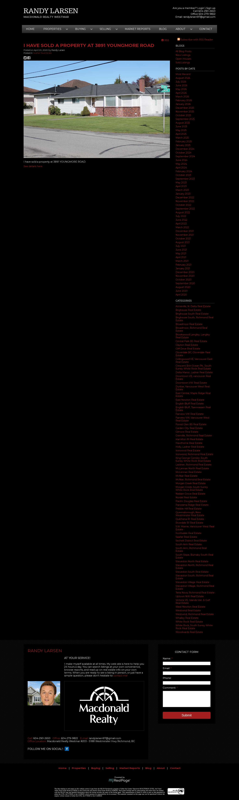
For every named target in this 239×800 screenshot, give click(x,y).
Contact (205, 29)
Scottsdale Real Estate (188, 533)
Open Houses (183, 58)
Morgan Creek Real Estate (191, 483)
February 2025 (184, 141)
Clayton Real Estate (187, 344)
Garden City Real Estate (189, 428)
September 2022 (185, 208)
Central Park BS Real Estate (191, 341)
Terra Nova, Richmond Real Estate (195, 592)
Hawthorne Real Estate (189, 443)
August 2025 (183, 122)
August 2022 (183, 212)
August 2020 (183, 287)
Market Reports (137, 29)
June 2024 (181, 160)
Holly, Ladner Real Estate (190, 446)
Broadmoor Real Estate (189, 324)
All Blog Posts (183, 51)
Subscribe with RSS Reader (196, 39)
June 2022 (181, 219)
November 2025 (185, 111)
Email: (167, 668)
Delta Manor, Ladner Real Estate (194, 372)
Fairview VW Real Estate (190, 414)
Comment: (170, 687)
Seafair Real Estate (186, 536)
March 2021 (182, 261)
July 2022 (181, 216)
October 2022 (183, 204)
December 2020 (185, 272)
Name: (167, 658)
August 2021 (183, 242)
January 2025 (183, 145)
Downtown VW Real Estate (191, 382)
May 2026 (181, 89)
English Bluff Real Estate (190, 403)
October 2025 (183, 115)
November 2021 (185, 234)
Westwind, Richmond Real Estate (195, 614)
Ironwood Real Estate (188, 450)
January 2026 (183, 104)
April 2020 (181, 294)
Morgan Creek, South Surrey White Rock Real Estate (192, 488)
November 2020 (185, 275)
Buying (95, 768)
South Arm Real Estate (189, 544)
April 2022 (181, 223)
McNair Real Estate (187, 475)
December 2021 (185, 231)
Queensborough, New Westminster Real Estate (190, 514)
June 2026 (181, 85)
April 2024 (181, 167)
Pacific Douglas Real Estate (191, 501)
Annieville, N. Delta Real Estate (193, 306)
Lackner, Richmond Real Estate (194, 464)
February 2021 (184, 264)
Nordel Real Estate (186, 497)
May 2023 (181, 182)
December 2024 (185, 148)
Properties (79, 768)
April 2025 (181, 134)
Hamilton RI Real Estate (189, 439)
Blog (163, 29)
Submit (187, 715)
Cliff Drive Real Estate (188, 348)
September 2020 (185, 283)
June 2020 (182, 290)
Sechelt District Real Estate (191, 540)
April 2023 (181, 186)
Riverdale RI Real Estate (189, 522)
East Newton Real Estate (190, 399)
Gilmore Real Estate (187, 431)
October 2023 (183, 175)
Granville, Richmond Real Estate (194, 435)
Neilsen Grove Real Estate (190, 493)
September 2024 (185, 156)
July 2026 (181, 81)
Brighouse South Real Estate (192, 313)
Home (30, 29)
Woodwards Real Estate (189, 632)
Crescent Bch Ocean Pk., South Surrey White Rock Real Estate (193, 367)
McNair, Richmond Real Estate (193, 479)
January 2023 (183, 193)
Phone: (167, 678)
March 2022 (182, 227)
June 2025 (181, 126)
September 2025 (185, 119)
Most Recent (183, 74)
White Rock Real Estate (189, 621)
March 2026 (182, 96)
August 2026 (183, 77)
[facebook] (68, 749)
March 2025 (182, 137)
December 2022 (185, 197)
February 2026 (184, 100)
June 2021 (181, 249)
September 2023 (185, 178)
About (161, 768)
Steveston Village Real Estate (192, 582)
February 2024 (184, 171)
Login (200, 8)
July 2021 (181, 246)
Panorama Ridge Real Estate (192, 504)
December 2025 (185, 107)
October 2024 (183, 152)
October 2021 (183, 238)
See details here (33, 166)
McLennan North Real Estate (192, 468)
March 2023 (182, 190)
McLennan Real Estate (189, 472)
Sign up (210, 8)
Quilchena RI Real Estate (190, 519)
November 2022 (185, 201)
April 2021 (181, 257)
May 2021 (181, 253)
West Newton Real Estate (190, 606)
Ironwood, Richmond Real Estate (194, 454)
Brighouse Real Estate (188, 310)
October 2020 (184, 279)
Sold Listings (183, 62)
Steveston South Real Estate (192, 571)
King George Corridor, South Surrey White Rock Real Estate (193, 459)
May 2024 (181, 163)
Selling (110, 768)
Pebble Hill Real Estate (189, 508)
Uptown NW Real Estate (190, 596)
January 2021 (183, 268)
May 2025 (181, 130)
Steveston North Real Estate (192, 561)
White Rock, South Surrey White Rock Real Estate (194, 627)
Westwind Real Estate (188, 610)
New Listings (183, 55)
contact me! (120, 675)
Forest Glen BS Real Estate (191, 424)
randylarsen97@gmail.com (199, 16)
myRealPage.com (120, 780)
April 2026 (181, 92)
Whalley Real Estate (187, 617)
